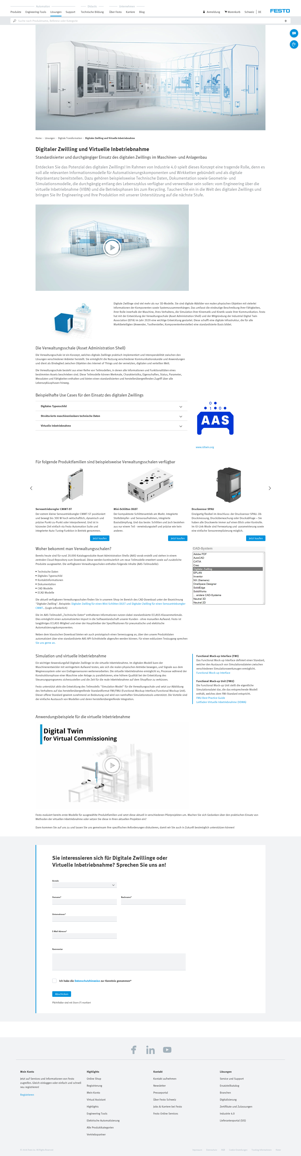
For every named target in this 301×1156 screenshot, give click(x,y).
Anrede (55, 880)
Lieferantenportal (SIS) (233, 1120)
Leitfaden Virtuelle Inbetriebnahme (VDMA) (221, 702)
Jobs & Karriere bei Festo (167, 1106)
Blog (142, 12)
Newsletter (159, 1085)
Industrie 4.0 (227, 1113)
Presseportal (160, 1092)
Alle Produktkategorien (100, 1127)
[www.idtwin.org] (230, 421)
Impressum (197, 1149)
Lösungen (50, 138)
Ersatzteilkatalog (229, 1085)
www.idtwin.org (205, 447)
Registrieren (27, 1095)
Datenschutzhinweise (87, 981)
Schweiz (249, 12)
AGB (223, 1149)
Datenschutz (211, 1149)
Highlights (93, 1106)
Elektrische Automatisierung (103, 1120)
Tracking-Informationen (262, 1149)
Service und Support (232, 1078)
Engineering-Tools (35, 12)
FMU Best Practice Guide (210, 698)
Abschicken (61, 994)
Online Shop (94, 1078)
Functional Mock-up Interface (213, 673)
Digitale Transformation (70, 138)
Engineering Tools (97, 1113)
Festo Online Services (165, 1113)
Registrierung (94, 1085)
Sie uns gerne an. (45, 643)
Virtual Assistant (96, 1099)
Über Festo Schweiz (164, 1099)
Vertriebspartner (96, 1134)
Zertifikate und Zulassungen (236, 1106)
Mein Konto (93, 1092)
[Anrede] (84, 885)
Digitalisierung (228, 1099)
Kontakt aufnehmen (164, 1078)
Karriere (130, 12)
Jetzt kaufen (100, 538)
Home (39, 138)
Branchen (225, 1092)
